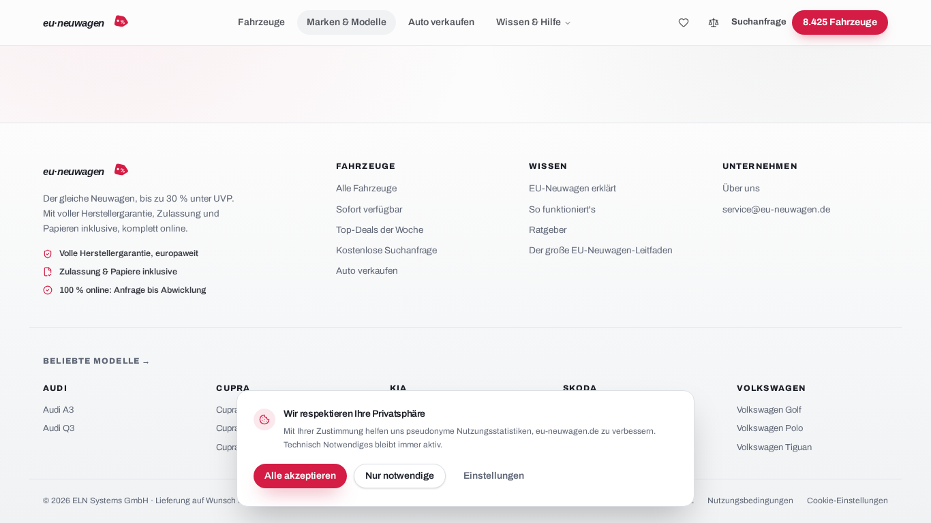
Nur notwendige (399, 476)
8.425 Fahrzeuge (840, 22)
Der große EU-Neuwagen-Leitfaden (601, 250)
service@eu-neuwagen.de (776, 209)
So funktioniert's (562, 209)
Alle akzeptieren (300, 476)
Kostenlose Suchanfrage (386, 250)
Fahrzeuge (261, 22)
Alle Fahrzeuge (366, 188)
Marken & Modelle (346, 22)
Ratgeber (547, 230)
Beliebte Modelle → (97, 361)
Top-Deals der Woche (379, 230)
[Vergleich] (713, 22)
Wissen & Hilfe (528, 22)
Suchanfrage (759, 22)
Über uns (741, 188)
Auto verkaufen (441, 22)
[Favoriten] (683, 22)
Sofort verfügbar (369, 209)
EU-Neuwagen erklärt (572, 188)
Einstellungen (493, 476)
